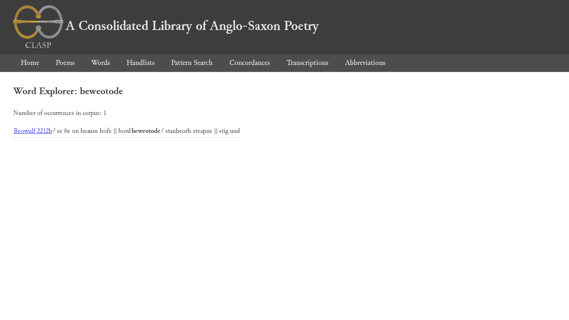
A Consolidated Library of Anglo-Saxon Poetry (192, 25)
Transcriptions (307, 63)
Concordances (250, 63)
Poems (65, 63)
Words (100, 63)
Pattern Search (192, 63)
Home (30, 63)
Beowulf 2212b (33, 131)
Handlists (141, 63)
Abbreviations (365, 63)
